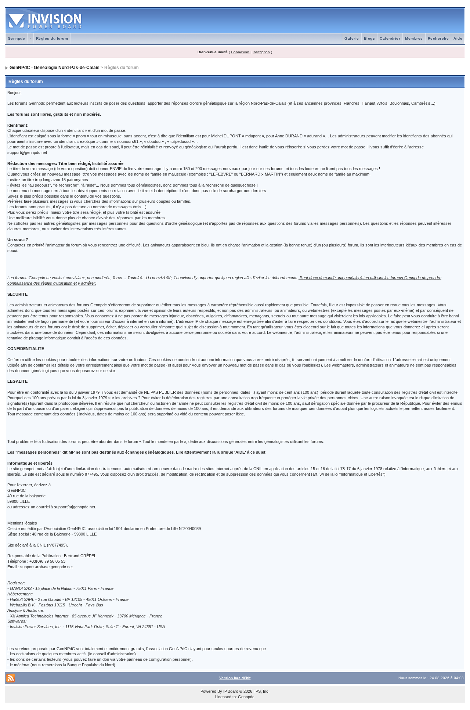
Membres (414, 38)
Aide (457, 38)
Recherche (438, 38)
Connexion (240, 52)
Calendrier (390, 38)
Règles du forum (52, 38)
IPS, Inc (261, 691)
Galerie (351, 38)
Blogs (369, 38)
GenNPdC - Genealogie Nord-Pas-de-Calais (55, 67)
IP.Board (230, 691)
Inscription (261, 52)
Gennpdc (16, 38)
